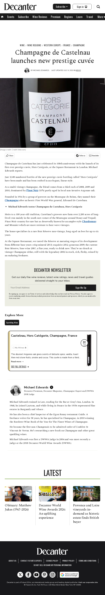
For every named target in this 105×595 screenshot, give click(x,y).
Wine (22, 45)
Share (11, 155)
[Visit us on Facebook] (28, 575)
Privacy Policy (68, 560)
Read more (16, 361)
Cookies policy (52, 560)
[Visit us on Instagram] (52, 575)
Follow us (82, 155)
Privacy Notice (75, 294)
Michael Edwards (41, 70)
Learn (79, 17)
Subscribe (60, 6)
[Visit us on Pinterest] (44, 575)
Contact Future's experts (31, 560)
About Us (12, 560)
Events (10, 17)
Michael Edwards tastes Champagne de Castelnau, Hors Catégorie (45, 207)
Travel (89, 17)
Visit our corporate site (88, 582)
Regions (68, 17)
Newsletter (95, 155)
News (78, 70)
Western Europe (52, 45)
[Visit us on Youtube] (36, 575)
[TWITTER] (52, 387)
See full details (18, 366)
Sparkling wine (12, 322)
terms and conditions (87, 560)
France (66, 45)
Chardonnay (89, 221)
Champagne (79, 45)
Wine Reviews (39, 17)
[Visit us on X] (20, 575)
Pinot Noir (32, 190)
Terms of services (36, 294)
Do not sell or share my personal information (52, 565)
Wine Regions (34, 45)
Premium (56, 17)
